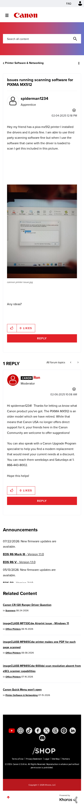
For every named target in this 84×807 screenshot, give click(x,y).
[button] (78, 6)
